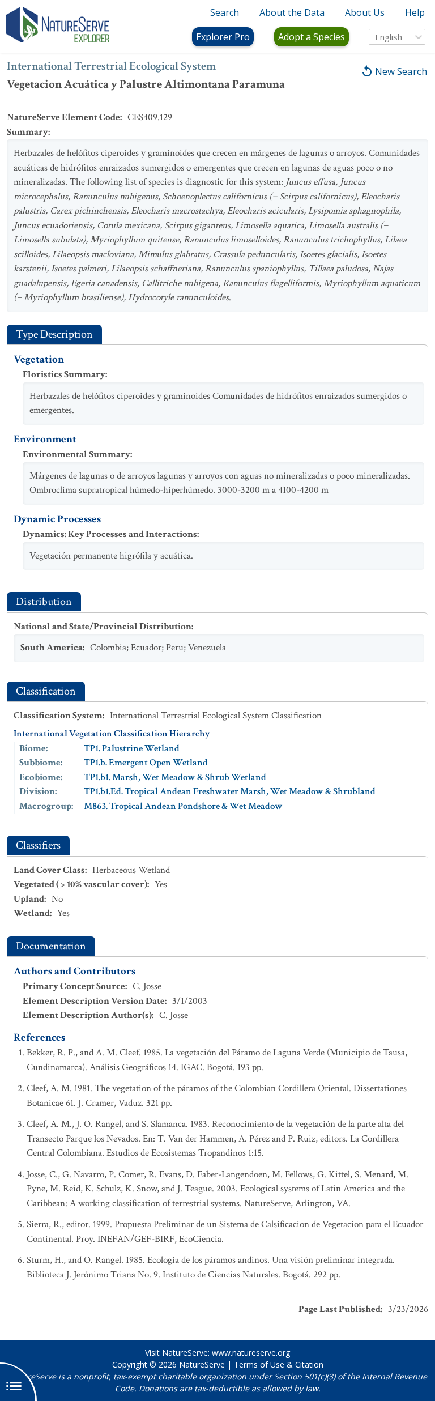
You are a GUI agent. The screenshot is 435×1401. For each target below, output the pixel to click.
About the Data (292, 12)
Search (224, 12)
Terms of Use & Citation (278, 1364)
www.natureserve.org (251, 1352)
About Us (365, 12)
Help (415, 12)
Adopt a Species (311, 37)
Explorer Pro (223, 37)
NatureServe (202, 1364)
